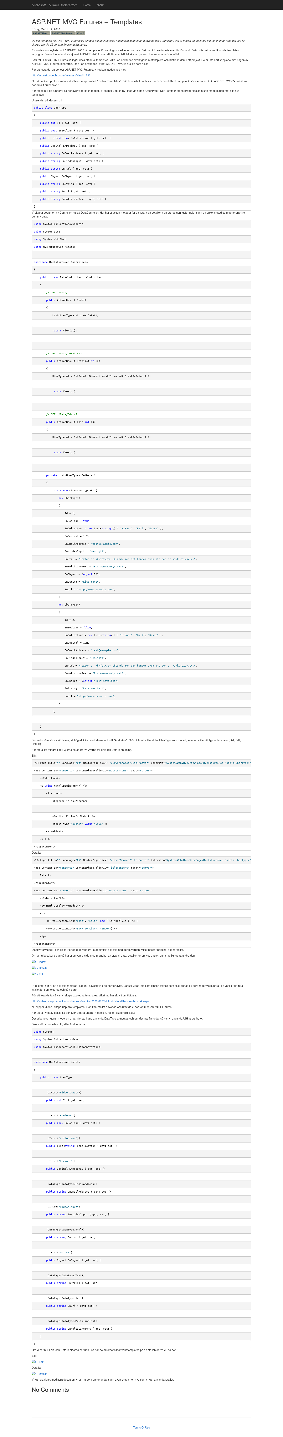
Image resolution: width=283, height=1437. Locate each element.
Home (87, 5)
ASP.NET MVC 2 (41, 33)
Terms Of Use (141, 1427)
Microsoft (39, 4)
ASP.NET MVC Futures (63, 33)
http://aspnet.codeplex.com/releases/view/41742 (61, 75)
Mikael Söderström (63, 4)
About (100, 5)
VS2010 (80, 33)
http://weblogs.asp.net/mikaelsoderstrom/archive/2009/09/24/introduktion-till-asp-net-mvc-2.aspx (90, 1001)
